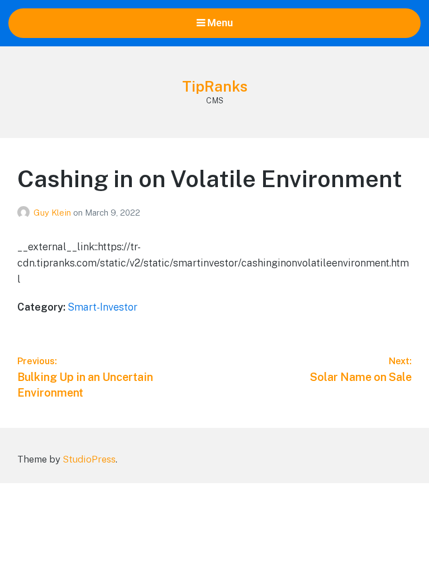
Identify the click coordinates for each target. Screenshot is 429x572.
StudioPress (89, 459)
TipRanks (214, 86)
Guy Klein (53, 212)
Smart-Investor (102, 307)
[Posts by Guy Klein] (25, 212)
